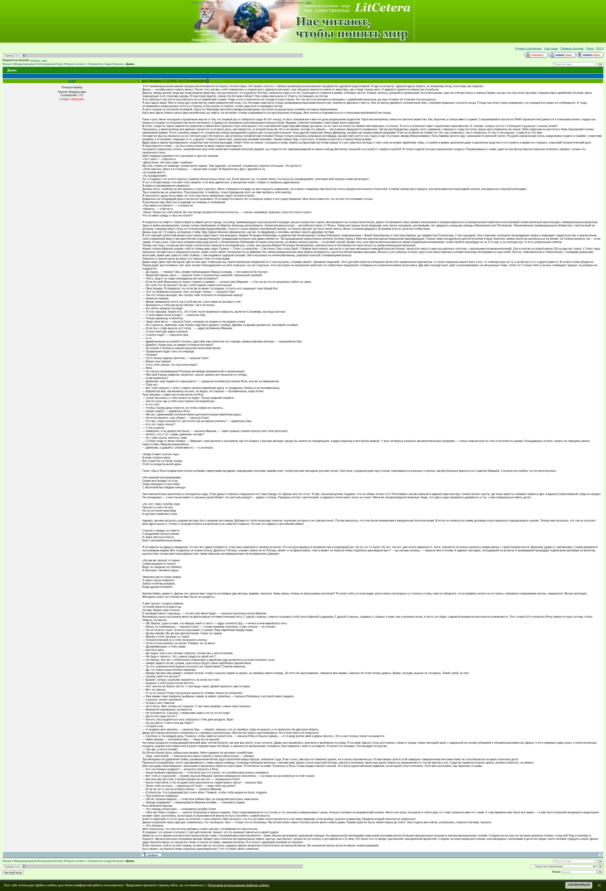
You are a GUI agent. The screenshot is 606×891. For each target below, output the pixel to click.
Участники (551, 48)
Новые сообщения (529, 48)
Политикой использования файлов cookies (238, 885)
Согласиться (579, 884)
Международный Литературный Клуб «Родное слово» (49, 64)
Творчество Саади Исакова (105, 64)
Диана (130, 64)
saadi (44, 60)
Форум (6, 64)
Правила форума (572, 48)
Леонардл (35, 60)
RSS (308, 2)
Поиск (590, 48)
